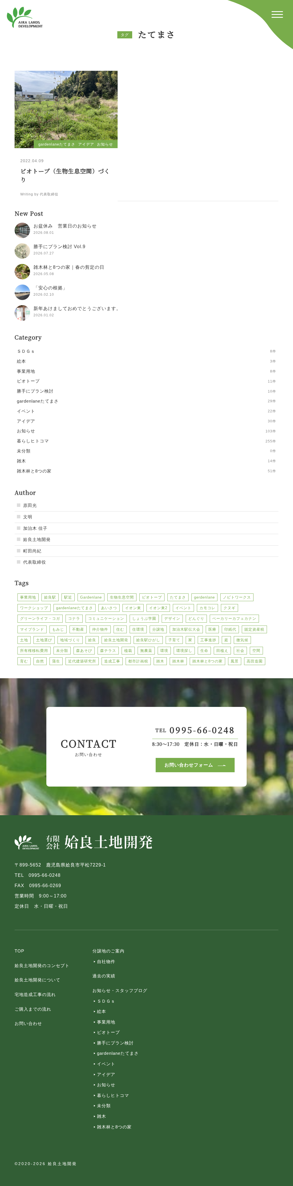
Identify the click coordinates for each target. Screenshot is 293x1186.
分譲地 (158, 629)
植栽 (128, 650)
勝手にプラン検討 (115, 1042)
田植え (222, 650)
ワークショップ (34, 608)
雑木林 (178, 661)
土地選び (44, 640)
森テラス (108, 650)
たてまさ (178, 597)
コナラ (74, 618)
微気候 (242, 640)
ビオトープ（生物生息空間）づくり (65, 175)
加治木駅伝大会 (186, 629)
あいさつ (109, 608)
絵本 (101, 1011)
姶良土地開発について (37, 979)
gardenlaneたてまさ (74, 608)
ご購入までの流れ (33, 1009)
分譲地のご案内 (108, 950)
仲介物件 (100, 629)
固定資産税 (254, 629)
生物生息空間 (122, 597)
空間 (256, 650)
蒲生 (56, 661)
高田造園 (255, 661)
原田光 (30, 505)
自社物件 (106, 961)
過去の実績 (103, 975)
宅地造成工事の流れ (35, 994)
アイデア (106, 1074)
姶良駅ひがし (148, 640)
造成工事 (112, 661)
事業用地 (28, 597)
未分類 (62, 650)
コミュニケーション (106, 618)
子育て (174, 640)
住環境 (138, 629)
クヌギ (229, 608)
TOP (19, 950)
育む (24, 661)
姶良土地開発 (37, 539)
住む (120, 629)
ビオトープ (152, 597)
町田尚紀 (32, 550)
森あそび (84, 650)
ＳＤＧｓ (106, 1001)
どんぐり (196, 618)
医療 (212, 629)
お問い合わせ (28, 1023)
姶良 (92, 640)
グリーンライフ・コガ (40, 618)
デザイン (172, 618)
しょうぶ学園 (144, 618)
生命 (204, 650)
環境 (164, 650)
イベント (183, 608)
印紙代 (230, 629)
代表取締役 (34, 562)
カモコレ (207, 608)
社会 (240, 650)
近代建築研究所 (82, 661)
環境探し (184, 650)
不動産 (78, 629)
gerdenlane (204, 597)
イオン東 (133, 608)
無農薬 (146, 650)
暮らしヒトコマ (113, 1095)
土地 (24, 640)
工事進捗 (208, 640)
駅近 (68, 597)
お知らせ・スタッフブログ (119, 990)
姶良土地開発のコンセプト (42, 965)
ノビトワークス (237, 597)
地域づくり (70, 640)
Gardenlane (91, 597)
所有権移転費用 (34, 650)
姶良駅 (50, 597)
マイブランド (32, 629)
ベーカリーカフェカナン (234, 618)
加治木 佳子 (35, 528)
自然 (40, 661)
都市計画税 (138, 661)
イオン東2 (158, 608)
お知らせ (106, 1084)
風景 (235, 661)
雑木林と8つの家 (207, 661)
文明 (27, 516)
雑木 (160, 661)
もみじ (58, 629)
